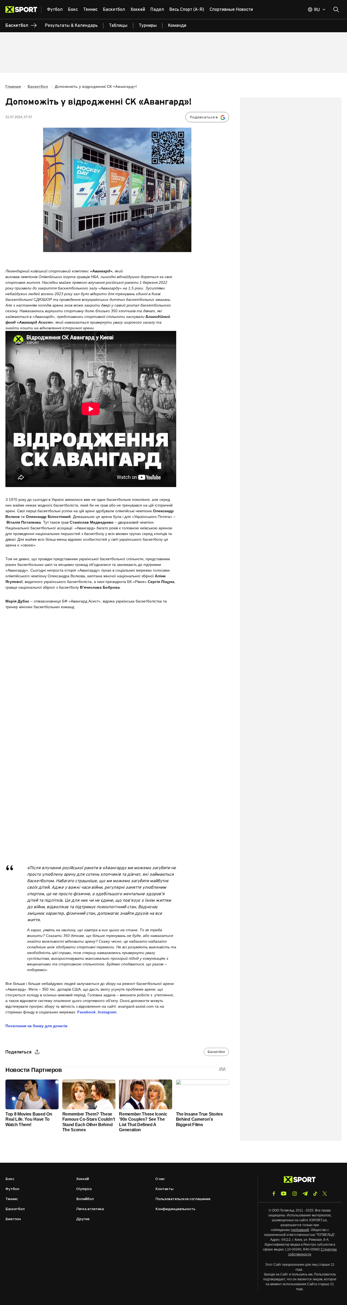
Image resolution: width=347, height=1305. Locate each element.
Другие (82, 1219)
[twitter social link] (325, 1193)
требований (300, 1230)
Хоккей (82, 1179)
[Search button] (336, 9)
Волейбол (85, 1199)
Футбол (12, 1189)
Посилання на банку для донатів (36, 1026)
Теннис (11, 1199)
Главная (13, 86)
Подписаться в (204, 117)
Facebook (86, 1012)
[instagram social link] (294, 1193)
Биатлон (13, 1219)
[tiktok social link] (315, 1193)
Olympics (84, 1189)
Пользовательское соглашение (182, 1199)
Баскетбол (38, 86)
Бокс (9, 1179)
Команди (177, 25)
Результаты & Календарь (71, 25)
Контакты (164, 1189)
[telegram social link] (305, 1193)
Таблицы (118, 25)
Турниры (148, 25)
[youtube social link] (284, 1193)
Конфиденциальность (175, 1209)
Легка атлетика (90, 1209)
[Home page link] (23, 9)
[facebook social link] (273, 1193)
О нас (160, 1179)
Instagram (107, 1012)
